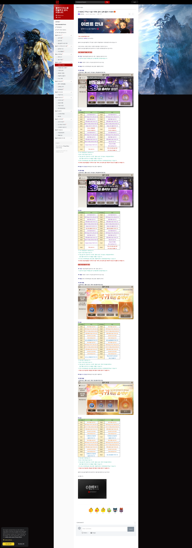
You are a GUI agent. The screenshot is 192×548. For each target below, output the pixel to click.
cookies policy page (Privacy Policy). (13, 537)
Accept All (8, 544)
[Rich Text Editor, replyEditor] (104, 529)
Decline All (21, 544)
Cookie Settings (8, 540)
